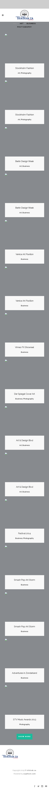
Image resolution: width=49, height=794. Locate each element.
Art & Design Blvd (24, 440)
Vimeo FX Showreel (24, 347)
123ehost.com (29, 774)
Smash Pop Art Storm (24, 580)
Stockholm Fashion (24, 68)
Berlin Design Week (24, 161)
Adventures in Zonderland (24, 673)
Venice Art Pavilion (24, 254)
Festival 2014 (24, 533)
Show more (24, 736)
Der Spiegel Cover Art (24, 394)
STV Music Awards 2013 (24, 719)
